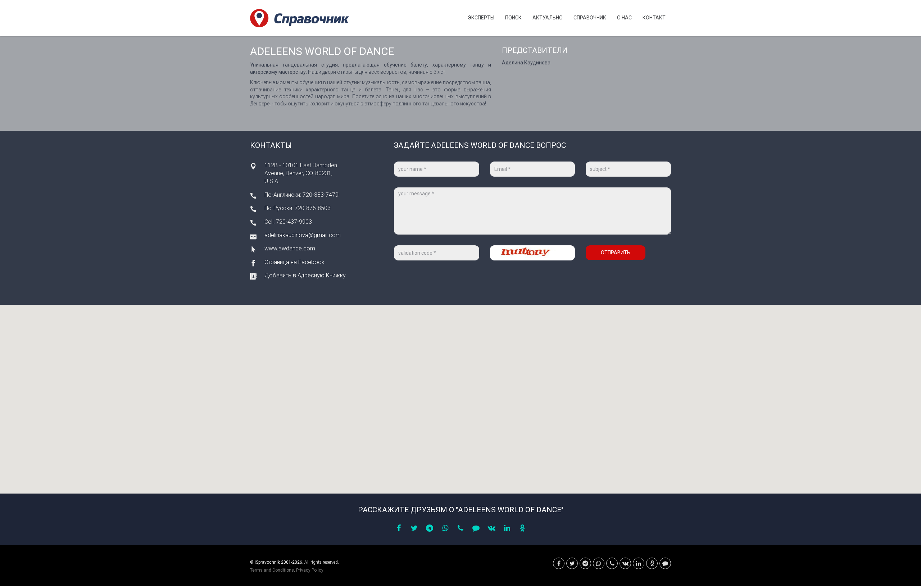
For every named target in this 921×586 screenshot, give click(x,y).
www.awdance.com (289, 248)
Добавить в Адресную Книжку (305, 275)
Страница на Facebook (294, 262)
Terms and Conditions (272, 570)
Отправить (615, 252)
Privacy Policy (309, 570)
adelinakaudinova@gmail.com (302, 235)
